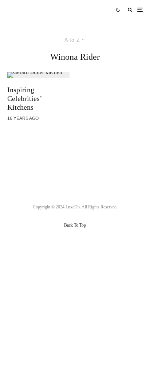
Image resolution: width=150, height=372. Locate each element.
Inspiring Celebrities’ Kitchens (24, 98)
